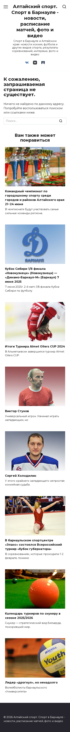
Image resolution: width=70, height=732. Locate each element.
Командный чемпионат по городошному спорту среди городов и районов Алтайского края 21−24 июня (34, 198)
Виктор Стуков (17, 411)
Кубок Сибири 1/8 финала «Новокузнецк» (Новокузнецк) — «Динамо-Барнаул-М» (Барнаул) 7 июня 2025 (32, 275)
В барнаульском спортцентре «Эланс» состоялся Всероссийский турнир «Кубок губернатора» (33, 545)
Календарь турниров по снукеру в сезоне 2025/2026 (32, 616)
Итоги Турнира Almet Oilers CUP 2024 (35, 346)
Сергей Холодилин (20, 475)
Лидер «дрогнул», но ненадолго (31, 682)
